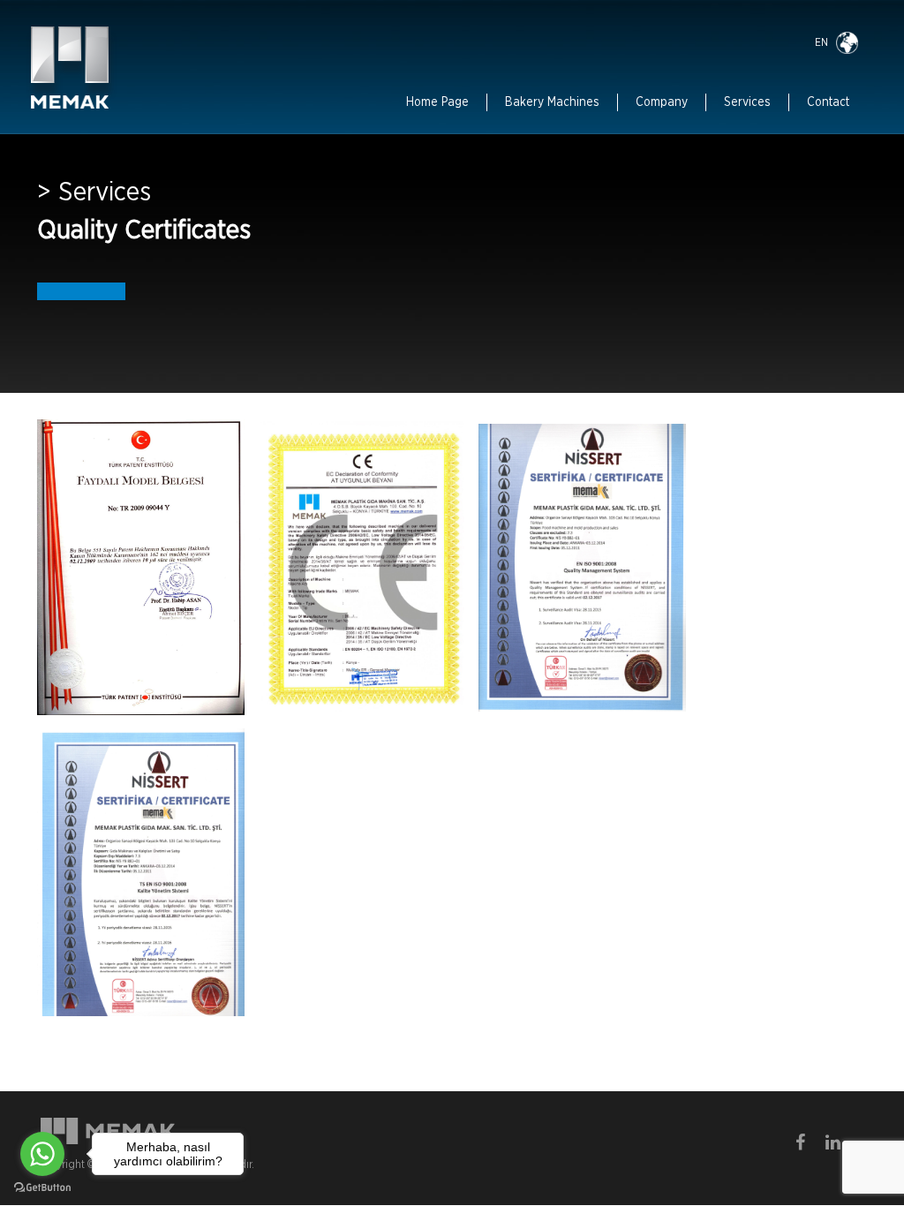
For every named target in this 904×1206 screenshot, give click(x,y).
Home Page (437, 102)
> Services (94, 192)
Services (747, 102)
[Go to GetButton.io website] (42, 1188)
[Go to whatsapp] (42, 1154)
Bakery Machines (552, 102)
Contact (828, 102)
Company (662, 102)
